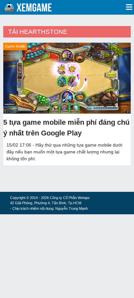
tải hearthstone (37, 31)
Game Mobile (15, 46)
